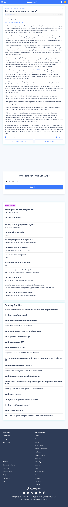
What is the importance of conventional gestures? (21, 320)
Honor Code (6, 468)
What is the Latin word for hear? (15, 347)
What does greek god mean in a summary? (18, 365)
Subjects (7, 8)
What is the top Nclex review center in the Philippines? (22, 376)
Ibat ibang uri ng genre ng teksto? (21, 11)
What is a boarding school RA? (15, 342)
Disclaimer (38, 478)
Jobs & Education (14, 8)
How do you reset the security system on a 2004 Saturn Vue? (24, 389)
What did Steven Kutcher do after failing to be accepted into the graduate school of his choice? (33, 382)
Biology (37, 442)
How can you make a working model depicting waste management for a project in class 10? (33, 359)
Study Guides (6, 475)
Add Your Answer (49, 141)
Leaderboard (6, 435)
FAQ (4, 481)
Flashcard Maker (7, 471)
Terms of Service (39, 471)
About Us (37, 465)
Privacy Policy (38, 475)
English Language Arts (41, 449)
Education (22, 8)
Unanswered (6, 442)
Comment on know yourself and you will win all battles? (23, 331)
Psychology (38, 452)
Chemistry (37, 439)
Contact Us (38, 468)
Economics (38, 458)
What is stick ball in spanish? (14, 410)
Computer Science (40, 455)
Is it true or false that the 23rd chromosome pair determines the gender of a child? (32, 310)
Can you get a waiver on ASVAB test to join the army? (22, 353)
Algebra (37, 435)
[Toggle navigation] (2, 2)
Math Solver (6, 478)
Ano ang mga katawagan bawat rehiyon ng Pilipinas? (22, 400)
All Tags (5, 439)
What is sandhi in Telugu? (13, 394)
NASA (38, 70)
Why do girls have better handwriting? (17, 337)
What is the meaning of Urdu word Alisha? (18, 326)
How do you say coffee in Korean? (16, 315)
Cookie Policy (38, 481)
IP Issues (37, 484)
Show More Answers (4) (19, 141)
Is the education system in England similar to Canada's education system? (29, 416)
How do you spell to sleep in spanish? (17, 405)
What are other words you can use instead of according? (23, 371)
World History (39, 445)
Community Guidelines (9, 465)
